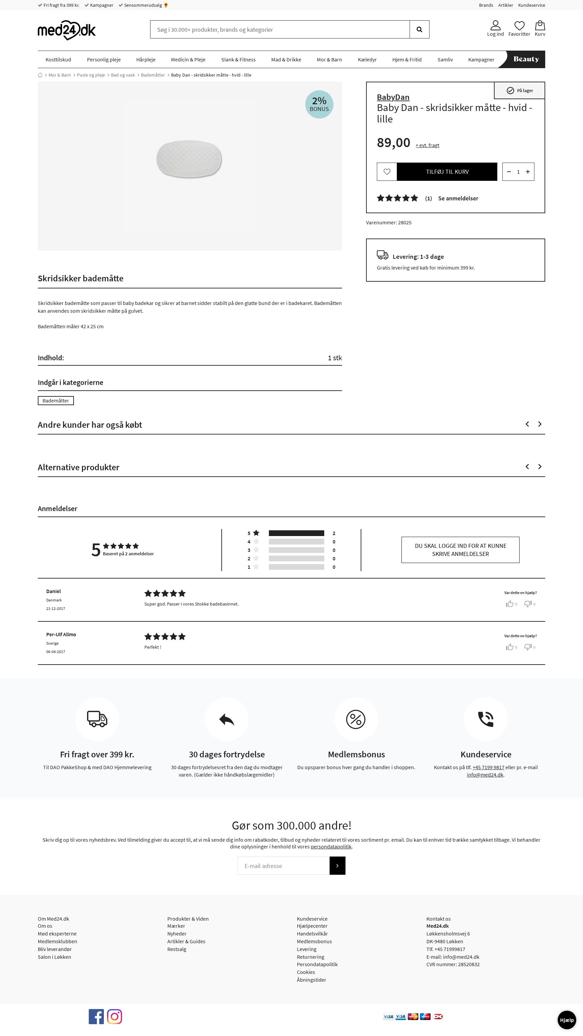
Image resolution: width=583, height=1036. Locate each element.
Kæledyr (367, 59)
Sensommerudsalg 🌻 (146, 5)
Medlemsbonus (314, 941)
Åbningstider (311, 979)
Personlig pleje (104, 59)
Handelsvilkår (312, 933)
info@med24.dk (485, 774)
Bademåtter (153, 75)
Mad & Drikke (286, 59)
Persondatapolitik (317, 964)
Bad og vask (123, 75)
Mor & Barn (329, 59)
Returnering (310, 956)
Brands (486, 5)
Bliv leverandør (55, 949)
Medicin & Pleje (188, 59)
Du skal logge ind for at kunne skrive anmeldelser (460, 550)
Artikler (505, 5)
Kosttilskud (58, 59)
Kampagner (101, 5)
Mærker (176, 925)
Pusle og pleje (91, 75)
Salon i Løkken (54, 956)
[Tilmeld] (337, 866)
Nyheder (177, 933)
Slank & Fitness (238, 59)
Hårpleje (146, 59)
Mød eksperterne (57, 933)
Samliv (445, 59)
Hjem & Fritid (407, 59)
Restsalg (176, 949)
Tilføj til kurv (447, 171)
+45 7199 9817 (488, 767)
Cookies (306, 972)
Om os (45, 925)
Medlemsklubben (57, 941)
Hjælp (567, 1019)
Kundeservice (531, 5)
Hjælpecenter (312, 925)
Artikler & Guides (186, 941)
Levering (306, 949)
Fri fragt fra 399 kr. (61, 5)
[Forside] (40, 75)
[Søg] (419, 29)
